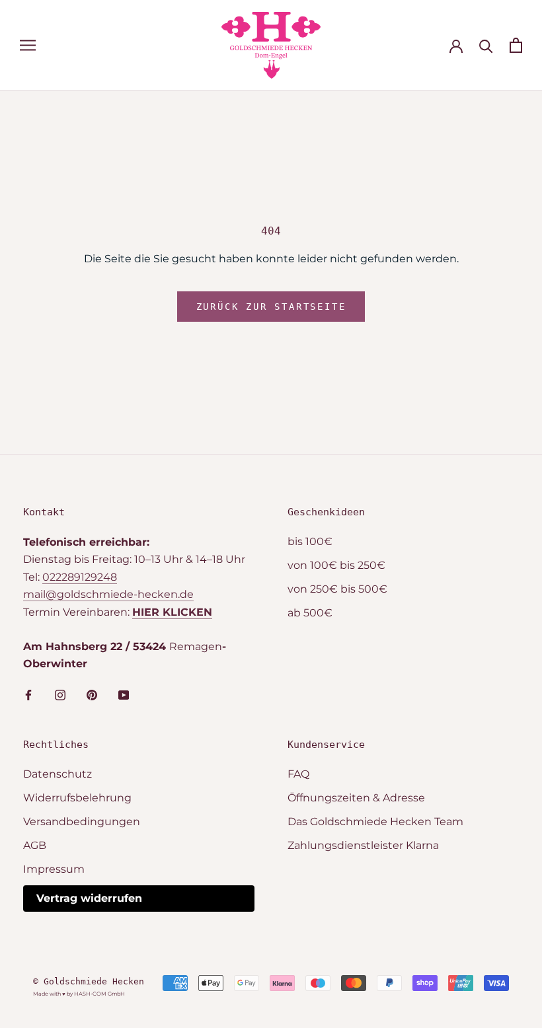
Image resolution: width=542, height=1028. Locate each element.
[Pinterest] (92, 694)
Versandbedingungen (81, 821)
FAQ (298, 774)
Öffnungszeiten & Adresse (356, 797)
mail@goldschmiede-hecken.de (108, 594)
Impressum (54, 869)
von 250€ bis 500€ (337, 589)
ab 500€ (310, 612)
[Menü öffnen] (28, 45)
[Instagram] (60, 694)
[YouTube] (123, 694)
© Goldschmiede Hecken (88, 981)
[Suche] (486, 45)
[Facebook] (28, 694)
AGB (34, 845)
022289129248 (79, 577)
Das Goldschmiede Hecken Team (375, 821)
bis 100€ (310, 541)
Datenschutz (57, 774)
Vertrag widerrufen (89, 898)
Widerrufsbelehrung (77, 797)
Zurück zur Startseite (271, 306)
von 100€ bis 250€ (336, 565)
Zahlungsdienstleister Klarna (363, 845)
